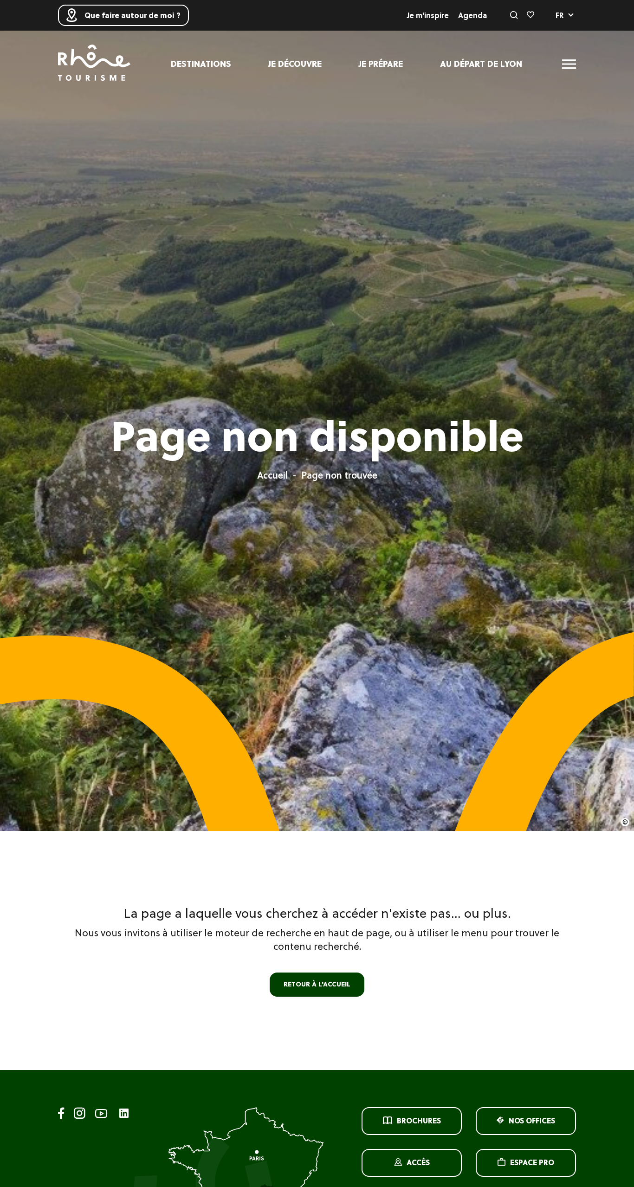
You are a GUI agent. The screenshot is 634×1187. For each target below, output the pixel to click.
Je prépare (381, 64)
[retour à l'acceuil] (94, 64)
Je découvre (295, 64)
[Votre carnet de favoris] (530, 15)
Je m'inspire (428, 15)
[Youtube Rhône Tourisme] (101, 1114)
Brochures (419, 1121)
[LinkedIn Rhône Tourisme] (124, 1114)
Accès (418, 1162)
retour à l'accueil (317, 984)
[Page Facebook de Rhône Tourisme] (61, 1114)
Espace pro (532, 1162)
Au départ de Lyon (481, 64)
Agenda (472, 15)
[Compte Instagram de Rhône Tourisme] (79, 1114)
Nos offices (532, 1121)
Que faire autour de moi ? (132, 15)
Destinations (201, 64)
